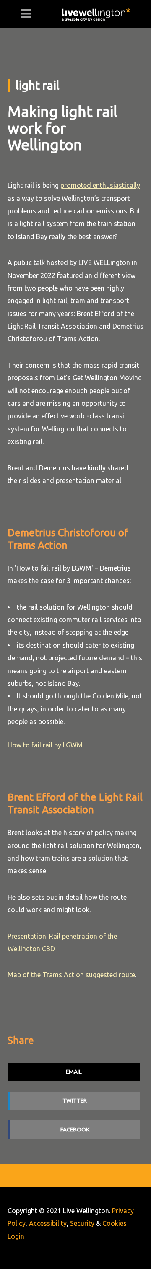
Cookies (114, 1223)
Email (74, 1071)
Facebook (74, 1129)
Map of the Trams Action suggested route (71, 974)
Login (16, 1236)
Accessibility (48, 1223)
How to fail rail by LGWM (45, 745)
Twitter (74, 1100)
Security (82, 1223)
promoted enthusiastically (100, 185)
